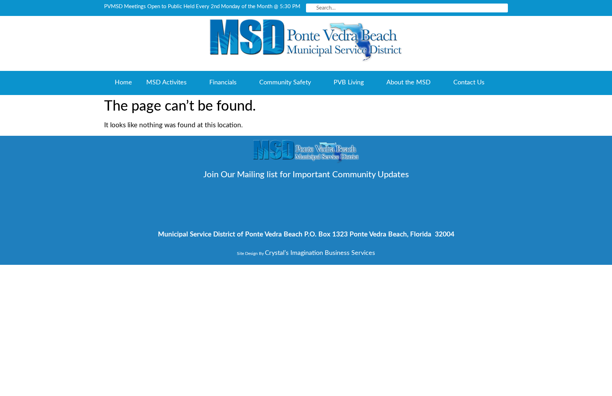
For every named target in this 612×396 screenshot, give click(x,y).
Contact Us (468, 82)
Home (123, 82)
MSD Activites (166, 82)
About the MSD (408, 82)
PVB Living (349, 82)
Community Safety (285, 82)
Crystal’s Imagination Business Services (320, 253)
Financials (223, 82)
